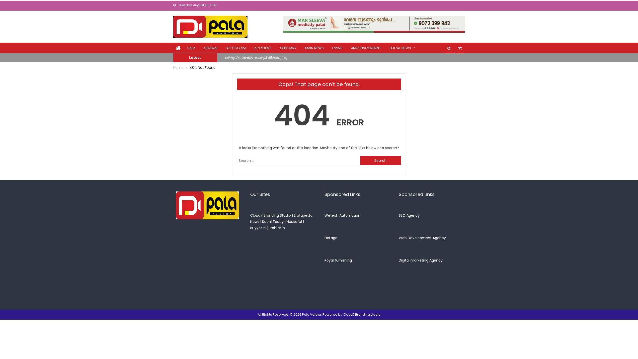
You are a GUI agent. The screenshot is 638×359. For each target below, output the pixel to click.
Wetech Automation (342, 215)
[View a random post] (460, 48)
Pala (191, 48)
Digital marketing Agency (421, 260)
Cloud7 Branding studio (362, 314)
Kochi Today (273, 221)
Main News (314, 48)
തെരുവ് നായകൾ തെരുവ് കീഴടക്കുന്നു (256, 56)
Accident (262, 48)
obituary (288, 48)
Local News (400, 48)
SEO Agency (409, 215)
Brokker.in (277, 227)
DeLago (330, 237)
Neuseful (294, 221)
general (211, 48)
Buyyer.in (258, 227)
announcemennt (366, 48)
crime (337, 48)
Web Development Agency (422, 237)
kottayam (236, 48)
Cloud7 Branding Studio (270, 215)
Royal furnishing (338, 260)
